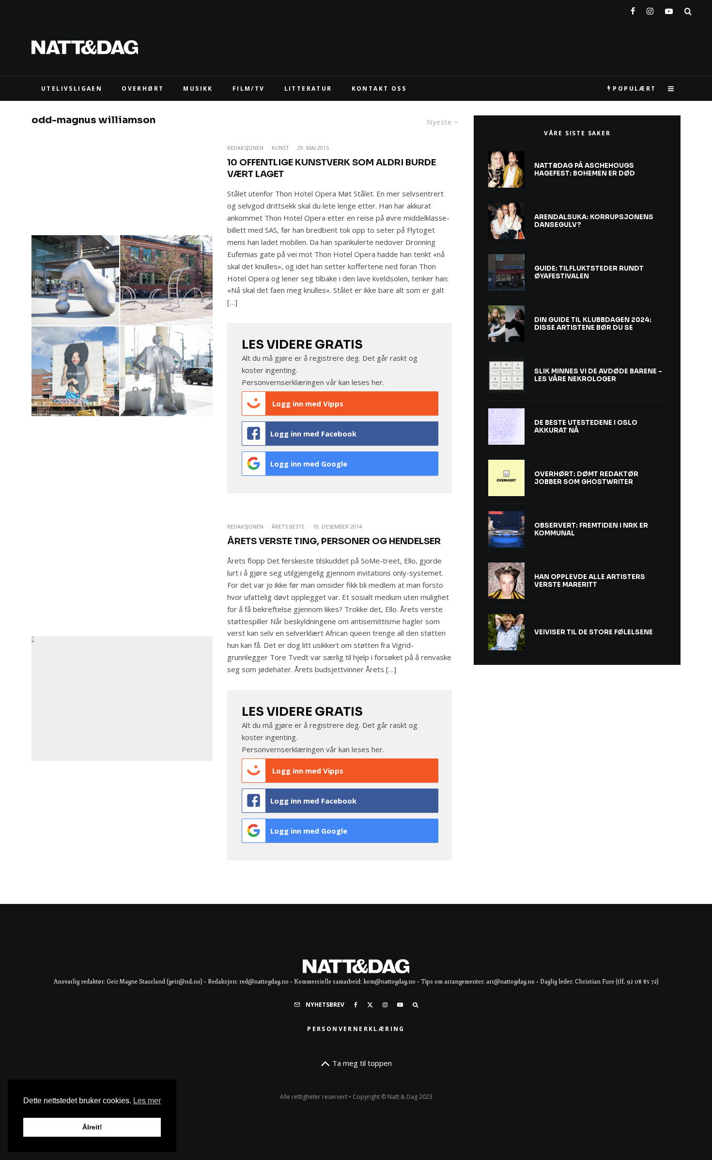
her (377, 382)
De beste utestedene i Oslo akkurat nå (585, 426)
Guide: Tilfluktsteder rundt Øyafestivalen (589, 272)
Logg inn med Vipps (306, 403)
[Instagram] (650, 9)
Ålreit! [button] (92, 1127)
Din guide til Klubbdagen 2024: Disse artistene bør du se (592, 323)
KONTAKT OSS (379, 88)
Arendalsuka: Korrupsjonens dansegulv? (593, 220)
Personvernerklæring (356, 1029)
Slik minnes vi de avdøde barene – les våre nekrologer (598, 375)
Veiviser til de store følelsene (593, 632)
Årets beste (288, 526)
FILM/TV (248, 88)
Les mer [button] (147, 1100)
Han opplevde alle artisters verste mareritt (589, 580)
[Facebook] (633, 9)
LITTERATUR (308, 88)
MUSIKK (198, 88)
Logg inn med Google (308, 463)
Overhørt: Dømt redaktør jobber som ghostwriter (586, 477)
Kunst (280, 147)
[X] (370, 1005)
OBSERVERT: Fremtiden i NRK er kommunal (591, 529)
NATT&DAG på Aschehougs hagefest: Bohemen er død (584, 169)
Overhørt (143, 88)
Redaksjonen (245, 147)
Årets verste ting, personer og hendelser (334, 541)
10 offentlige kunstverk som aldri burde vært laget (331, 168)
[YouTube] (669, 9)
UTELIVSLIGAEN (71, 88)
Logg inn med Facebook (313, 433)
